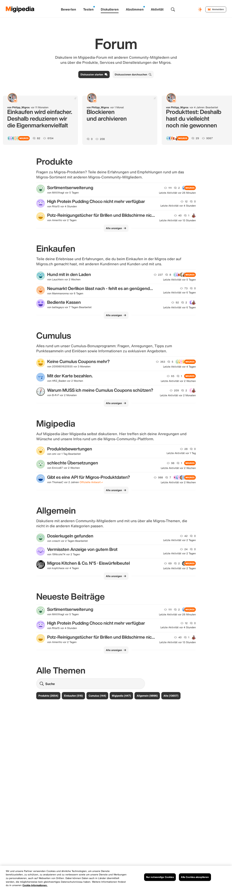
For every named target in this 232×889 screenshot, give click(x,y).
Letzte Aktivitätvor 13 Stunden (177, 220)
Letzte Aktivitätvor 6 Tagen (179, 292)
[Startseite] (20, 9)
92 (177, 302)
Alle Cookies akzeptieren (195, 877)
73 (186, 288)
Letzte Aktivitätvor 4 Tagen (179, 366)
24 (186, 549)
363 (162, 361)
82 (38, 138)
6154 (50, 138)
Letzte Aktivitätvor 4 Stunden (178, 205)
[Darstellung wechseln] (200, 9)
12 (186, 201)
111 (170, 188)
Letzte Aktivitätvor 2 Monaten (178, 395)
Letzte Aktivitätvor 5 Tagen (179, 279)
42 (186, 536)
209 (176, 390)
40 (180, 215)
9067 (209, 138)
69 (170, 563)
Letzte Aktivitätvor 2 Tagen (179, 540)
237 (160, 274)
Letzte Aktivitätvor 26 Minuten (177, 192)
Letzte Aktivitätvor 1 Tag (181, 453)
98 (172, 463)
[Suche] (173, 9)
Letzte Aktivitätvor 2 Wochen (178, 381)
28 (186, 449)
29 (197, 138)
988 (160, 477)
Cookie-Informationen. (34, 885)
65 (172, 376)
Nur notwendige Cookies (160, 877)
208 (102, 139)
